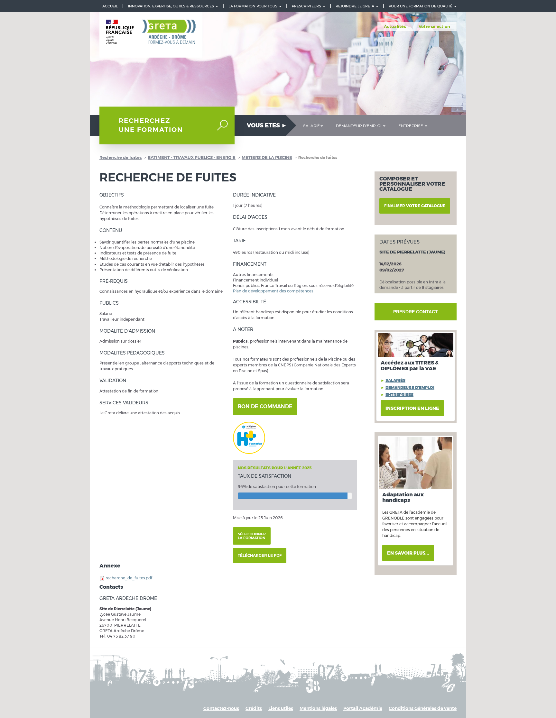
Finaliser (414, 205)
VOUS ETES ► (267, 125)
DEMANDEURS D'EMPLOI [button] (409, 387)
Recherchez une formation (151, 125)
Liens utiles (280, 708)
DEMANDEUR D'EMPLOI (359, 125)
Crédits (254, 708)
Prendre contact (415, 311)
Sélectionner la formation (252, 536)
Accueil (110, 6)
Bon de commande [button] (265, 406)
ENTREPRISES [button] (399, 394)
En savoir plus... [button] (408, 553)
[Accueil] (150, 35)
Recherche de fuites (120, 157)
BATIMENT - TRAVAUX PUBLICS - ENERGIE (192, 157)
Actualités (395, 26)
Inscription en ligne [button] (412, 408)
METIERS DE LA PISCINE (267, 157)
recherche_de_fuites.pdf (129, 577)
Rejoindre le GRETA (355, 6)
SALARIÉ (311, 125)
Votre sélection (434, 26)
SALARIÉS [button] (395, 380)
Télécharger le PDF (260, 555)
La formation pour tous (253, 6)
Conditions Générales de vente (423, 708)
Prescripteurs (307, 6)
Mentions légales (318, 708)
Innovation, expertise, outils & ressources (171, 6)
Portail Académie (362, 708)
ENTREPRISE (411, 125)
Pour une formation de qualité (421, 6)
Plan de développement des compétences (273, 291)
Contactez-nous (221, 708)
